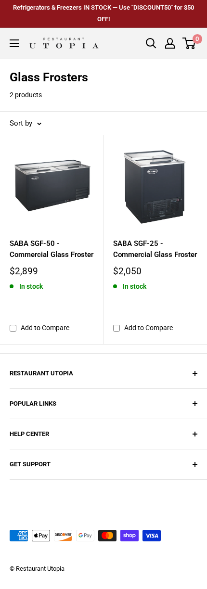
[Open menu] (14, 43)
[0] (189, 43)
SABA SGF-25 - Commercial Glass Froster (155, 249)
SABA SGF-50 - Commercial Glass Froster (51, 249)
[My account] (170, 43)
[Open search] (151, 43)
